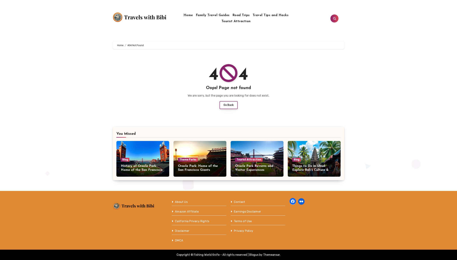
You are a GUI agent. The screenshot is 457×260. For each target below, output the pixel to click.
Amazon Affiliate (187, 211)
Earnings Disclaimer (247, 211)
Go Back (229, 105)
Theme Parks (187, 159)
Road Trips (241, 15)
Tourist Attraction (236, 21)
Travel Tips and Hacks (271, 15)
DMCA (179, 240)
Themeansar (271, 254)
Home (188, 15)
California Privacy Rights (192, 221)
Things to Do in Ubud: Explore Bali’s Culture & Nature (310, 170)
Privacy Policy (243, 231)
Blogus (253, 254)
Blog (125, 159)
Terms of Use (243, 221)
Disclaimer (182, 231)
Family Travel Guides (213, 15)
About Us (181, 202)
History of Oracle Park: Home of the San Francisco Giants (142, 170)
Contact (239, 202)
